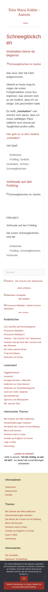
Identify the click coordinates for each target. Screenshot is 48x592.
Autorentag (9, 446)
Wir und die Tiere (12, 403)
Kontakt (8, 495)
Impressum (10, 487)
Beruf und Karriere (12, 430)
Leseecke (8, 376)
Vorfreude (12, 255)
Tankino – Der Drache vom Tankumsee (22, 338)
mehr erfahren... (24, 312)
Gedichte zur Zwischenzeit (16, 384)
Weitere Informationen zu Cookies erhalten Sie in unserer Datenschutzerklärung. (24, 585)
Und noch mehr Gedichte (16, 392)
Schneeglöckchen (16, 168)
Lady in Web (10, 442)
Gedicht (24, 159)
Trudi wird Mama (12, 353)
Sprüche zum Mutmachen (16, 399)
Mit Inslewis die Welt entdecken (19, 419)
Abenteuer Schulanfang (16, 559)
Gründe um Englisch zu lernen (18, 438)
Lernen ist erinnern (24, 454)
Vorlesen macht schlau (15, 434)
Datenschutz (11, 491)
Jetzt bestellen (24, 299)
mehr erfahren (24, 288)
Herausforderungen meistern (17, 423)
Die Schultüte (11, 555)
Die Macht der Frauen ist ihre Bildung (21, 426)
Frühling (14, 159)
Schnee (24, 164)
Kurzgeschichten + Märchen (17, 380)
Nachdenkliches (11, 396)
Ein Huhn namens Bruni (15, 349)
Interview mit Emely (13, 357)
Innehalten (12, 164)
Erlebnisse (15, 154)
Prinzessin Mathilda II (14, 334)
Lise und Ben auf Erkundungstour (20, 327)
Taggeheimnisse (11, 372)
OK (24, 579)
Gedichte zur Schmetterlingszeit (19, 388)
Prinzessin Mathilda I (14, 330)
